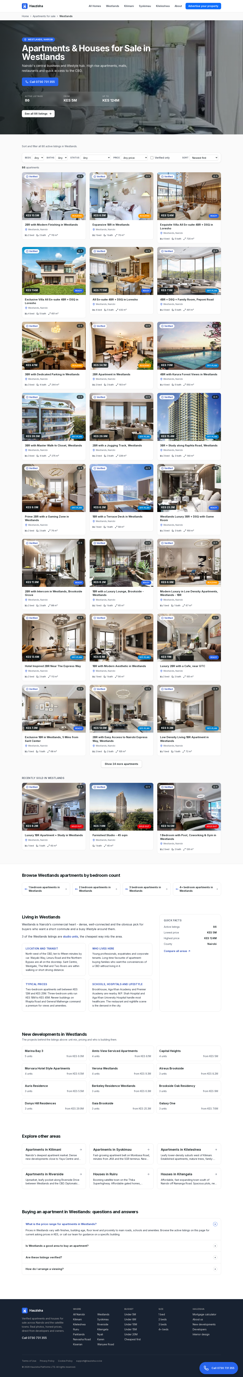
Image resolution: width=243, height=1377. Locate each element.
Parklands (79, 1334)
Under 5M (130, 1314)
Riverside (102, 1324)
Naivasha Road (82, 1339)
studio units (70, 936)
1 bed (162, 1314)
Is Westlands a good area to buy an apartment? (121, 1245)
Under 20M (131, 1334)
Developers (200, 1329)
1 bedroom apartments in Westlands (44, 889)
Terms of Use (29, 1361)
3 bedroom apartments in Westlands (145, 889)
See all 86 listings (36, 113)
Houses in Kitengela (176, 1174)
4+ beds (163, 1329)
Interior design (201, 1334)
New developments (204, 1324)
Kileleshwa (163, 5)
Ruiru (76, 1329)
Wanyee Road (105, 1344)
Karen (100, 1339)
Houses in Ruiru (105, 1174)
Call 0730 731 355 (42, 82)
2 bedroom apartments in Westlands (95, 889)
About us (198, 1319)
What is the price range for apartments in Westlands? (121, 1224)
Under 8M (130, 1319)
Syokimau (145, 5)
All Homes (95, 5)
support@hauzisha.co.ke (89, 1361)
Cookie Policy (65, 1361)
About (178, 5)
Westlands (112, 5)
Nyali (100, 1334)
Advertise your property (203, 5)
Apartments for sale (44, 16)
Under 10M (130, 1324)
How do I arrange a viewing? (121, 1269)
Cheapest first (132, 1339)
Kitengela (102, 1329)
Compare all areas (175, 951)
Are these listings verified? (121, 1257)
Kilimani (129, 5)
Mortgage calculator (204, 1314)
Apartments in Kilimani (43, 1149)
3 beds (163, 1324)
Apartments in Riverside (45, 1174)
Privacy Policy (47, 1361)
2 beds (163, 1319)
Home (25, 16)
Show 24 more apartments (121, 763)
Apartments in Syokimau (112, 1149)
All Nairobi (79, 1314)
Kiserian (77, 1344)
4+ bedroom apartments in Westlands (196, 889)
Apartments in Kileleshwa (181, 1149)
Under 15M (130, 1329)
